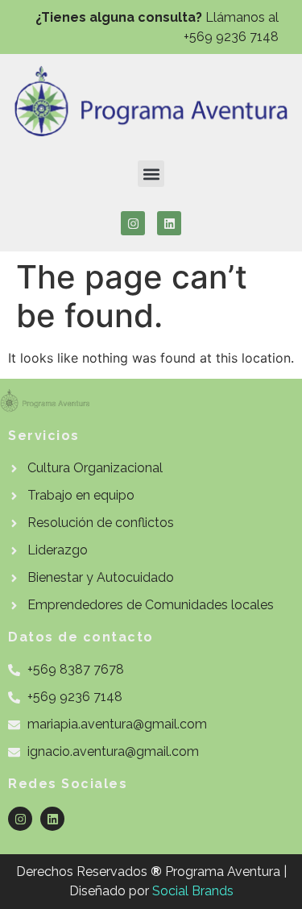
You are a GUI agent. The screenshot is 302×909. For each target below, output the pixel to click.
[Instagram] (133, 223)
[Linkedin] (169, 223)
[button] (151, 173)
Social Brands (193, 891)
